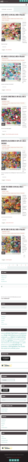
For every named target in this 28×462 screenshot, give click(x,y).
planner (3, 344)
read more (4, 46)
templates (13, 346)
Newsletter (3, 316)
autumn (7, 222)
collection (4, 337)
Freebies (8, 18)
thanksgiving (8, 180)
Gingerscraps (13, 18)
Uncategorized (5, 104)
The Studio (21, 346)
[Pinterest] (27, 1)
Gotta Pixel (4, 341)
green (13, 134)
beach (2, 335)
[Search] (25, 308)
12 (25, 265)
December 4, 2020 (5, 101)
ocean (9, 342)
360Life (3, 333)
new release (4, 342)
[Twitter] (22, 1)
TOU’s (2, 322)
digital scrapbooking (18, 337)
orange (17, 343)
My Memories (4, 281)
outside (7, 89)
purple (10, 344)
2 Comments (24, 13)
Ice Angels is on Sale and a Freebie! (13, 56)
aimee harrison (12, 333)
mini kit (21, 341)
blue (7, 134)
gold (24, 339)
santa (17, 134)
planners (7, 344)
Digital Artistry (4, 275)
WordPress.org (4, 442)
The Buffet (7, 20)
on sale (12, 343)
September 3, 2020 (6, 231)
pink (24, 343)
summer (4, 346)
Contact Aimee (4, 324)
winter (13, 348)
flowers (6, 339)
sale (16, 344)
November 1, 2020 (5, 145)
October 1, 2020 (5, 191)
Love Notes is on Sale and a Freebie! (13, 15)
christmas (10, 134)
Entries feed (3, 438)
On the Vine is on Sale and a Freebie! (13, 229)
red (15, 134)
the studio (4, 348)
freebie (9, 339)
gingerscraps (20, 339)
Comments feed (4, 440)
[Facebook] (20, 1)
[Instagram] (25, 1)
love (6, 49)
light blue (15, 341)
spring (20, 344)
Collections (4, 18)
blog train (7, 335)
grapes (10, 259)
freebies (14, 339)
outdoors (21, 342)
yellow (18, 348)
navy (24, 341)
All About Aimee (4, 409)
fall (9, 222)
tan (8, 346)
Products (18, 18)
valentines (10, 49)
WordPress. (19, 457)
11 (21, 265)
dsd (2, 339)
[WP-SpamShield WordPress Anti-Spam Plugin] (5, 358)
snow (10, 89)
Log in (2, 436)
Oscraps (2, 279)
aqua (19, 333)
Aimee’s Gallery (4, 411)
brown (17, 335)
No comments (24, 185)
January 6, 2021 (5, 58)
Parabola (14, 457)
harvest (12, 222)
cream (8, 337)
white (9, 348)
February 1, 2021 (5, 16)
